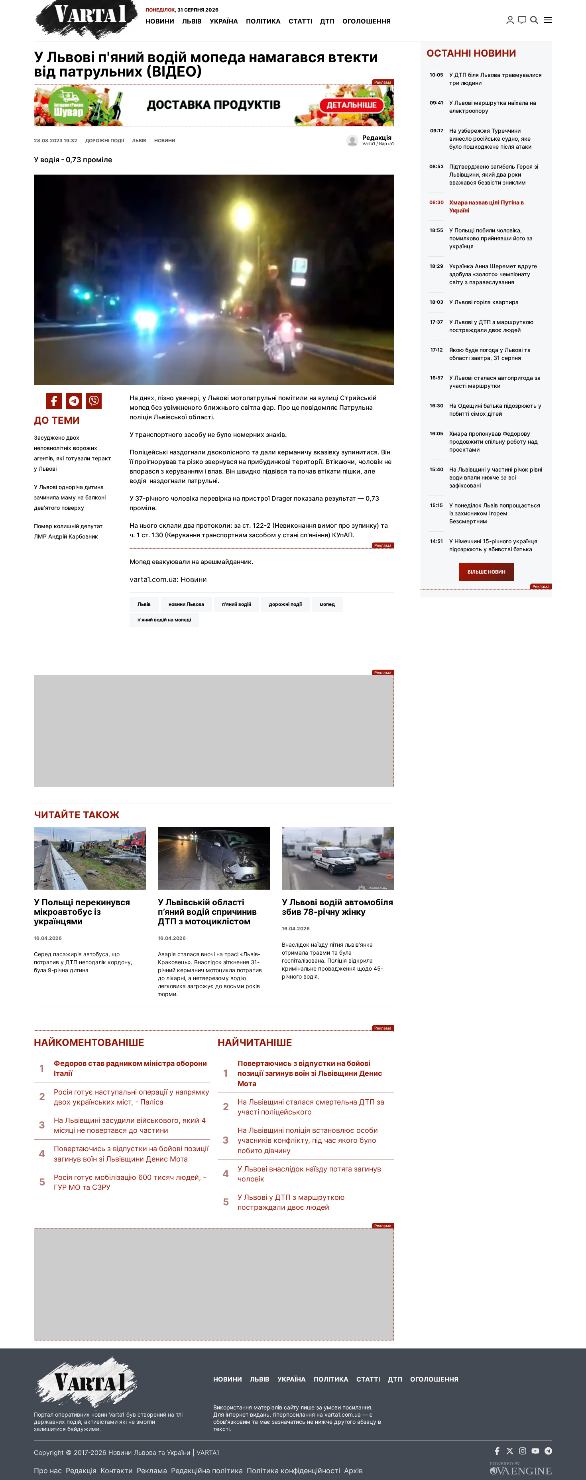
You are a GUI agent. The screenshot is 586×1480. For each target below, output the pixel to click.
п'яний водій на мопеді (164, 620)
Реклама (213, 105)
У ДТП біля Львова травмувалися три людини (495, 78)
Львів (192, 21)
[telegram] (548, 1452)
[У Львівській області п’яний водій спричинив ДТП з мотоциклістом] (214, 858)
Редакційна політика (207, 1470)
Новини (160, 21)
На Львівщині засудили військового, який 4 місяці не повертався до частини (130, 1125)
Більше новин (486, 572)
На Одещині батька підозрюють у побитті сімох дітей (495, 409)
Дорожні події (104, 140)
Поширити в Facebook (54, 401)
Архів (353, 1470)
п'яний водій (236, 604)
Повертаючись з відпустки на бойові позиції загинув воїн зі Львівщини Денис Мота (131, 1153)
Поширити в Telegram (74, 401)
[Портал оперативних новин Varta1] (86, 20)
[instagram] (523, 1452)
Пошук (534, 20)
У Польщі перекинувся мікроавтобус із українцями (82, 912)
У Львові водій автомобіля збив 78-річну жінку (337, 907)
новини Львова (186, 604)
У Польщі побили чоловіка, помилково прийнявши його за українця (491, 238)
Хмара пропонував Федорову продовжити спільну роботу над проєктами (493, 441)
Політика (263, 21)
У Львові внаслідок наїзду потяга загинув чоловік (309, 1174)
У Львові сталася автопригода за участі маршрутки (495, 381)
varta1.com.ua (342, 1414)
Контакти (116, 1470)
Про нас (48, 1470)
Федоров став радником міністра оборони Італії (130, 1068)
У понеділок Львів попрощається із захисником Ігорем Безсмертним (494, 513)
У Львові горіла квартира (484, 302)
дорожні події (285, 604)
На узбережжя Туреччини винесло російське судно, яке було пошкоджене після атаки (490, 138)
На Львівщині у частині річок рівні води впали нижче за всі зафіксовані (495, 477)
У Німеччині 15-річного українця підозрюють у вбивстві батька (493, 545)
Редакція (81, 1470)
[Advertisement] (213, 731)
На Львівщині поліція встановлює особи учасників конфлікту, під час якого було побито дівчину (308, 1140)
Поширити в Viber (94, 401)
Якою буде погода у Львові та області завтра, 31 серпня (490, 353)
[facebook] (497, 1452)
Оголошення (366, 21)
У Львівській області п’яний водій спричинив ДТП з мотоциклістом (207, 912)
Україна (224, 21)
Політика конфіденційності (293, 1470)
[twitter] (510, 1452)
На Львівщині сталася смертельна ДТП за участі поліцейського (311, 1107)
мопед (327, 604)
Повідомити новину (522, 20)
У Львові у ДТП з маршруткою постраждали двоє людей (291, 1202)
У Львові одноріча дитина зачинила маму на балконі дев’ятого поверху (70, 497)
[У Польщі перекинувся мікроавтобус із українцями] (90, 858)
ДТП (327, 21)
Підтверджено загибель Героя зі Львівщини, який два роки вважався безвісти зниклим (493, 174)
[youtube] (535, 1452)
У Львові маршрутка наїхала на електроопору (492, 106)
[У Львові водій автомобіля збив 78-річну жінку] (338, 858)
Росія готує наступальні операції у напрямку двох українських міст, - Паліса (131, 1097)
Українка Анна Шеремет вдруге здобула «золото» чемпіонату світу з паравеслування (493, 274)
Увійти (510, 20)
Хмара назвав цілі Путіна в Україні (486, 206)
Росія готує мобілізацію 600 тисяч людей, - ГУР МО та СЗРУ (130, 1182)
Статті (300, 21)
